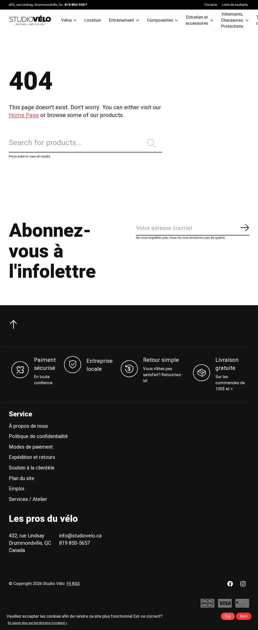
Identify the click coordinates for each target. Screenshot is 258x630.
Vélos (66, 20)
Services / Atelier (28, 499)
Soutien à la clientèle (31, 467)
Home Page (24, 115)
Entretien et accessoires (197, 20)
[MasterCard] (207, 606)
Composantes (160, 20)
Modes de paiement (31, 447)
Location (92, 20)
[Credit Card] (242, 606)
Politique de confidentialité (38, 436)
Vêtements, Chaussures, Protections (232, 20)
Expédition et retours (32, 457)
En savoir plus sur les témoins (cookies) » (37, 623)
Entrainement (121, 20)
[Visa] (225, 606)
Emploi (16, 488)
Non (244, 616)
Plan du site (21, 478)
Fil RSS (73, 584)
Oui (228, 616)
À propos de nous (28, 426)
